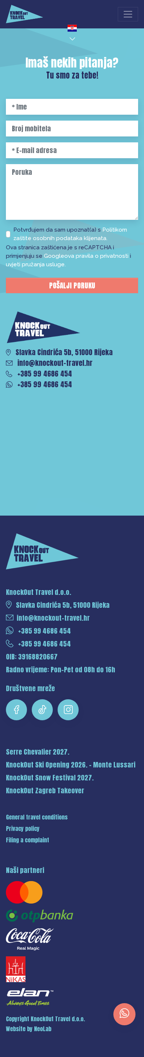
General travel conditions (37, 817)
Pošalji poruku (72, 285)
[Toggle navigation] (128, 14)
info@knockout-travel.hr (53, 618)
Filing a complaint (27, 840)
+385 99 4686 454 (44, 631)
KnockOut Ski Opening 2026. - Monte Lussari (71, 765)
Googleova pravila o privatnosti (87, 256)
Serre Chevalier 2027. (37, 752)
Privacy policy (23, 829)
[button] (73, 33)
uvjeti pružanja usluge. (36, 264)
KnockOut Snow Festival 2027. (50, 778)
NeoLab (42, 1029)
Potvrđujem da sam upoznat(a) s (70, 234)
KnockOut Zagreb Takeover (45, 791)
